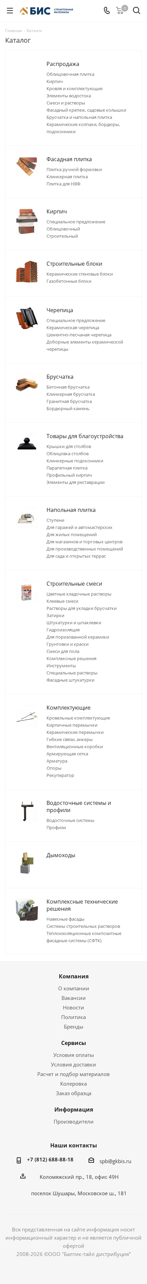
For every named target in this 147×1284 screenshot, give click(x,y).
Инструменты (61, 665)
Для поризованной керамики (77, 637)
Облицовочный (63, 229)
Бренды (73, 1026)
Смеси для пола (62, 651)
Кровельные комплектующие (78, 718)
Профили (56, 827)
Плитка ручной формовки (74, 169)
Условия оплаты (73, 1054)
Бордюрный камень (68, 408)
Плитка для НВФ (63, 184)
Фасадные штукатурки (70, 680)
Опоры (54, 768)
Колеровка (73, 1083)
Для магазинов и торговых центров (84, 542)
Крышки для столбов (68, 446)
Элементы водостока (68, 96)
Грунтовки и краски (67, 644)
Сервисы (73, 1043)
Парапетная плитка (67, 468)
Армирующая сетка (67, 754)
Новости (73, 1007)
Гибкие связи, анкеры (69, 739)
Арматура (56, 761)
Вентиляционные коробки (74, 746)
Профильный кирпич (69, 475)
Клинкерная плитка (67, 176)
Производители (74, 1121)
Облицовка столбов (67, 453)
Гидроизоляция (63, 630)
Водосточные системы (70, 820)
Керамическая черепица (72, 327)
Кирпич (54, 81)
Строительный (62, 236)
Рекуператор (60, 775)
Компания (74, 976)
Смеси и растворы (65, 103)
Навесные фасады (65, 919)
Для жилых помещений (71, 534)
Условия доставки (73, 1064)
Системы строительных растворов (83, 926)
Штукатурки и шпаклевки (73, 622)
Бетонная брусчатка (68, 387)
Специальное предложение (75, 222)
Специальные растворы (71, 673)
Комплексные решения (71, 658)
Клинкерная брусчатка (70, 394)
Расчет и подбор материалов (73, 1074)
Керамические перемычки (75, 732)
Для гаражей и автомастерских (79, 527)
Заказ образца (73, 1093)
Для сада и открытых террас (76, 556)
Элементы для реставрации (75, 482)
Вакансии (74, 997)
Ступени (55, 520)
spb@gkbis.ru (115, 1161)
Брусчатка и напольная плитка (79, 117)
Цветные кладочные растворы (78, 594)
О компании (73, 988)
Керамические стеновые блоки (79, 274)
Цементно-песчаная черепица (78, 335)
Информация (73, 1109)
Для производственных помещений (84, 549)
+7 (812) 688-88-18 (50, 1159)
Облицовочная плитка (70, 74)
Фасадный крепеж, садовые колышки (86, 110)
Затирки (55, 615)
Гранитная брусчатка (69, 401)
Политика (73, 1017)
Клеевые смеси (62, 601)
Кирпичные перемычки (71, 725)
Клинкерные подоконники (74, 461)
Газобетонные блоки (68, 281)
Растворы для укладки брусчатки (81, 608)
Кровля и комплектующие (74, 88)
